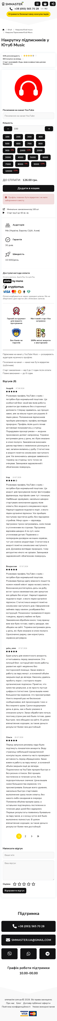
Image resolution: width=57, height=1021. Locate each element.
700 (29, 143)
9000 (39, 164)
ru (46, 8)
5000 (33, 157)
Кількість (8, 122)
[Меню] (37, 4)
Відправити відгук (14, 890)
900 (9, 150)
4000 (20, 157)
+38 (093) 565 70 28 (27, 8)
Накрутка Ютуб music (24, 30)
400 (40, 136)
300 (29, 136)
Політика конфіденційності (16, 1006)
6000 (45, 157)
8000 (23, 164)
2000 (39, 150)
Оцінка (6, 884)
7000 (8, 164)
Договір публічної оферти (36, 1003)
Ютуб (10, 30)
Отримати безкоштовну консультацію (28, 14)
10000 (11, 171)
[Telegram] (47, 953)
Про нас (10, 1003)
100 (7, 136)
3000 (8, 157)
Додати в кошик (29, 188)
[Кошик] (45, 4)
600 (18, 143)
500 (7, 143)
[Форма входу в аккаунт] (53, 4)
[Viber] (9, 953)
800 (40, 143)
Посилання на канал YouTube (18, 110)
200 (18, 136)
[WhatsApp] (28, 953)
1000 (25, 150)
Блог (18, 1003)
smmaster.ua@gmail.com (31, 940)
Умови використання (43, 1006)
